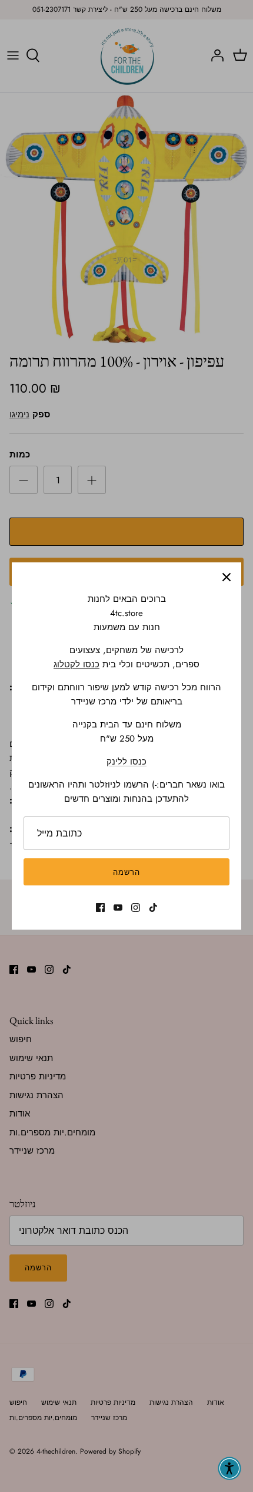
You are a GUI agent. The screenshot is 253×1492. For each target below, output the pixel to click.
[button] (229, 1468)
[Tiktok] (153, 907)
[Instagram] (135, 907)
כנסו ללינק (126, 761)
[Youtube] (118, 907)
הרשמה (126, 872)
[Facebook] (100, 907)
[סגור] (226, 577)
